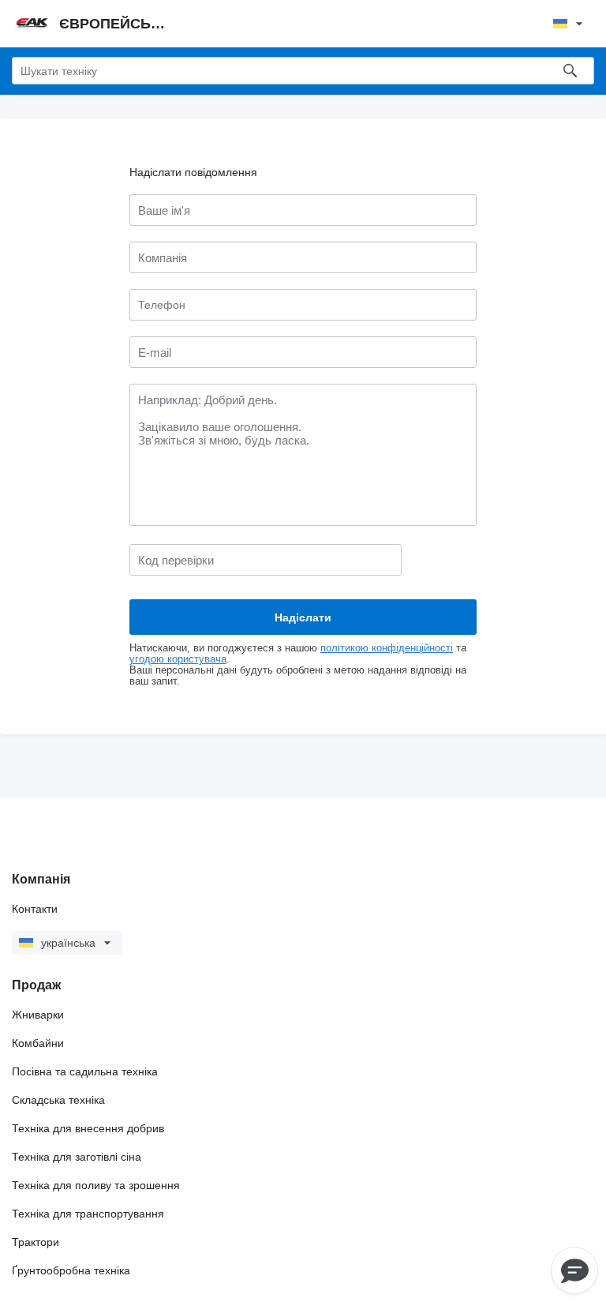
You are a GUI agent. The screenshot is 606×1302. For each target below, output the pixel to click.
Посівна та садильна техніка (85, 1071)
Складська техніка (58, 1100)
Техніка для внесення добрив (88, 1128)
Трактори (35, 1242)
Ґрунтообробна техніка (71, 1270)
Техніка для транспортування (88, 1213)
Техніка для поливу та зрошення (96, 1185)
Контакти (35, 908)
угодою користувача (177, 659)
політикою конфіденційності (386, 648)
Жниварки (38, 1014)
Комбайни (38, 1043)
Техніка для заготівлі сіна (76, 1156)
